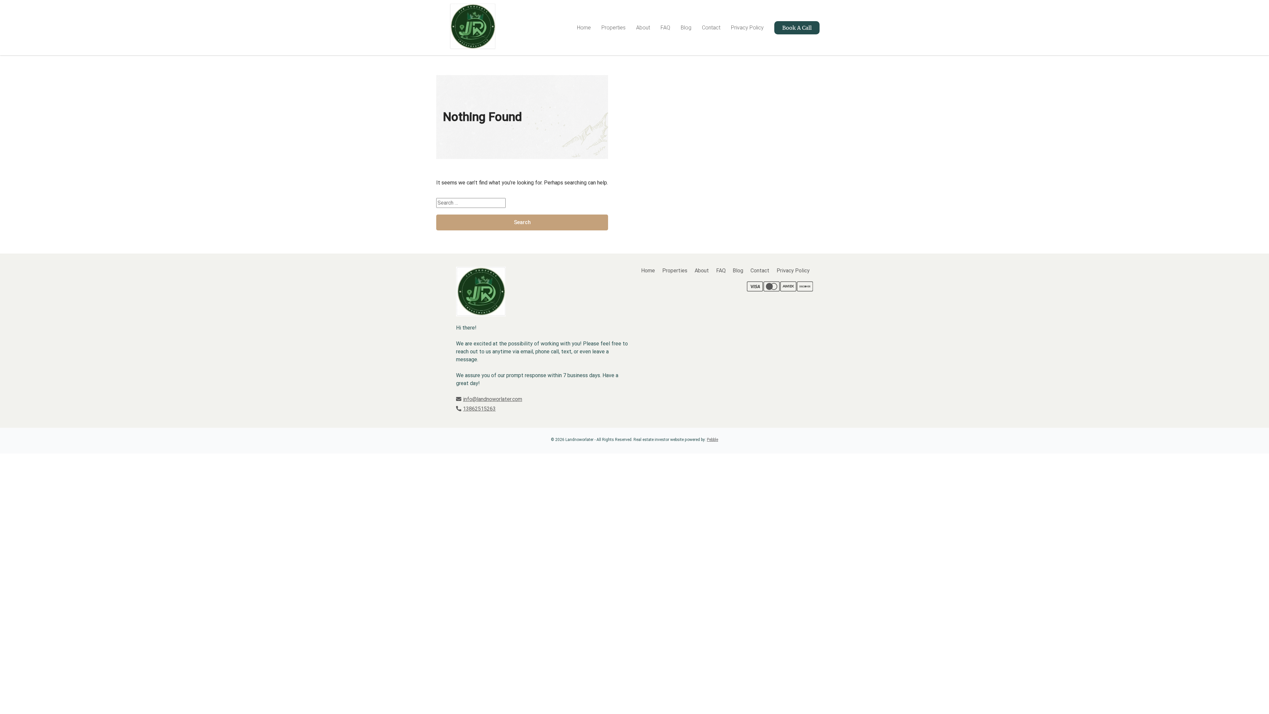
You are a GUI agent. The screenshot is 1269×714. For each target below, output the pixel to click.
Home (584, 27)
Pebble (712, 439)
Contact (711, 27)
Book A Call (797, 27)
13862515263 (479, 409)
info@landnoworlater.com (492, 399)
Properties (613, 27)
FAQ (665, 27)
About (643, 27)
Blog (686, 27)
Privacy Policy (747, 27)
